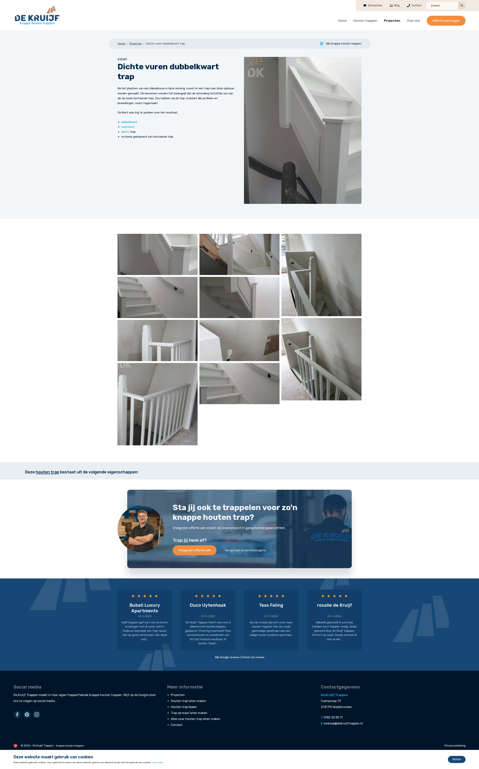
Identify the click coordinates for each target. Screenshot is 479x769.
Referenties (375, 5)
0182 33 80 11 (333, 717)
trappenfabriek (77, 695)
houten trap (47, 472)
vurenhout (128, 127)
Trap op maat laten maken (189, 713)
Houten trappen (365, 20)
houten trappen (111, 695)
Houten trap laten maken (188, 701)
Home (342, 20)
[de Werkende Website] (15, 746)
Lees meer (158, 762)
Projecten (392, 20)
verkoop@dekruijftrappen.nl (343, 723)
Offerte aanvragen (446, 20)
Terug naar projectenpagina (245, 550)
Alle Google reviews (227, 657)
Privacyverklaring (455, 745)
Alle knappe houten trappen (343, 43)
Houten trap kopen (184, 707)
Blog (396, 5)
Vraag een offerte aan (194, 550)
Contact (416, 5)
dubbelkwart (129, 122)
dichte (125, 131)
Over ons (413, 20)
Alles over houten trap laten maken (195, 719)
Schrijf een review (253, 657)
